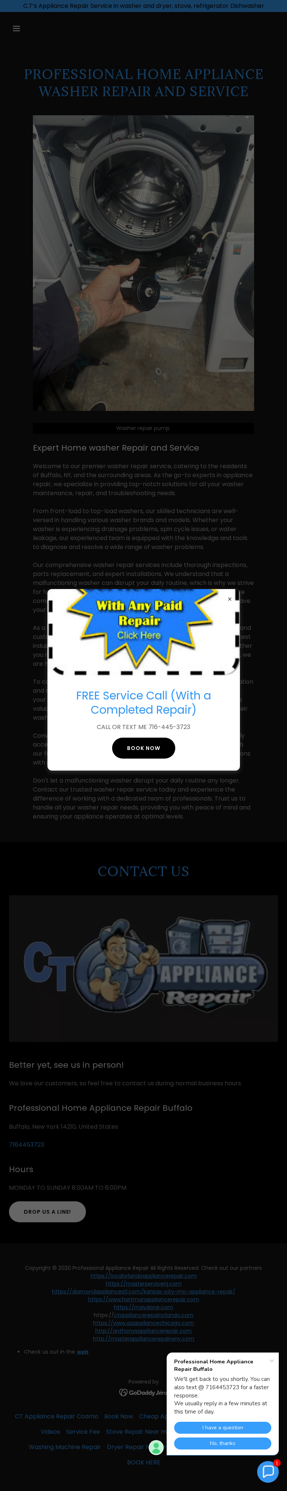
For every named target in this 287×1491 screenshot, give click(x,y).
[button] (268, 1472)
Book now (143, 748)
